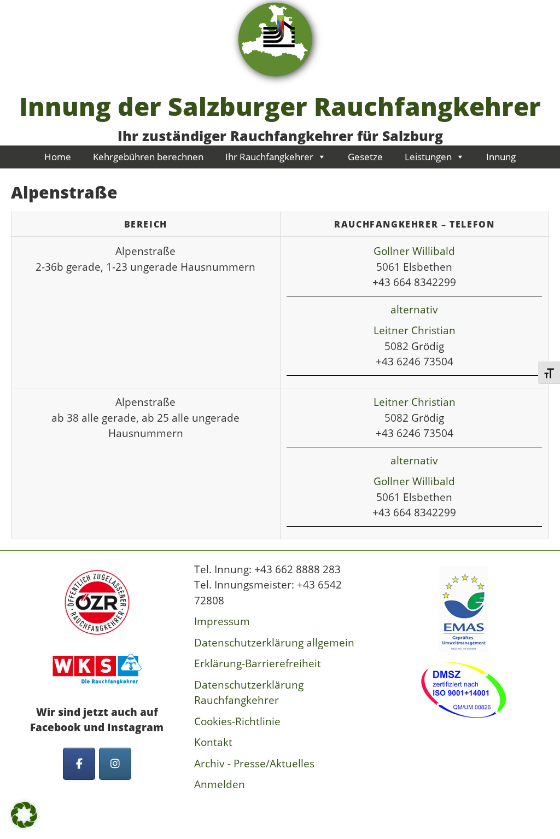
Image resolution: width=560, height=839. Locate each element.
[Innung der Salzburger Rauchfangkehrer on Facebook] (79, 764)
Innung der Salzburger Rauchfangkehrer (280, 106)
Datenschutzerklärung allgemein (274, 643)
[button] (24, 815)
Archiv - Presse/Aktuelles (254, 763)
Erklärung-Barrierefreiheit (257, 663)
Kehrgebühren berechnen (148, 156)
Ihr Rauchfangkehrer (269, 156)
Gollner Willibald (414, 251)
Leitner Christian (415, 330)
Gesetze (365, 156)
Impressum (222, 621)
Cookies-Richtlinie (237, 721)
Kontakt (213, 742)
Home (57, 156)
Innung (501, 156)
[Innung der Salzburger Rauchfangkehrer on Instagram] (115, 764)
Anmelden (219, 784)
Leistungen (428, 156)
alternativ (414, 309)
